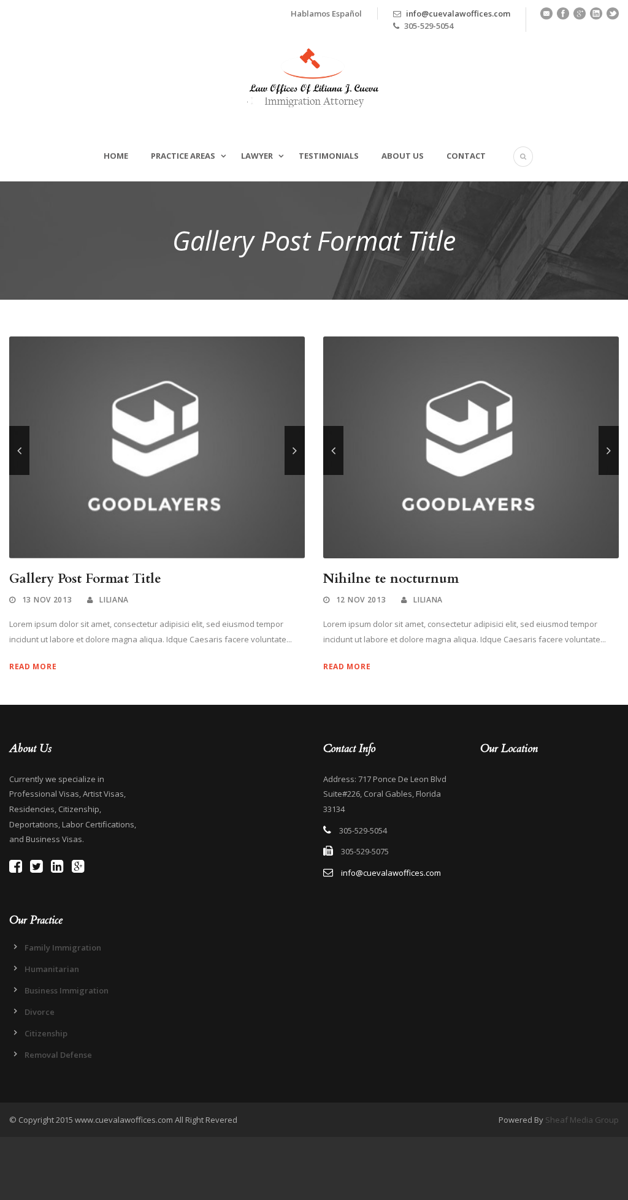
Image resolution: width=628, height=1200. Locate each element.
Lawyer (257, 155)
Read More (32, 666)
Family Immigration (63, 947)
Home (116, 155)
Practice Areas (183, 155)
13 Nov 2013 (47, 599)
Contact (466, 155)
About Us (402, 155)
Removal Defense (58, 1054)
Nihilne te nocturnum (391, 579)
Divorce (40, 1011)
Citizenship (46, 1033)
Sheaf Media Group (582, 1119)
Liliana (114, 599)
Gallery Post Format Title (85, 579)
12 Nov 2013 (361, 599)
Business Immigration (67, 990)
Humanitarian (52, 968)
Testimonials (329, 155)
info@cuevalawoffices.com (458, 13)
